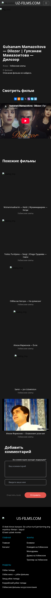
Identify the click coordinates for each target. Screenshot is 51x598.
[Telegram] (35, 98)
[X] (25, 98)
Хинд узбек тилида (10, 578)
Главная (6, 542)
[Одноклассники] (18, 98)
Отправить (35, 495)
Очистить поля (14, 495)
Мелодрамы (32, 551)
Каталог (6, 547)
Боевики (31, 542)
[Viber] (28, 98)
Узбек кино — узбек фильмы (15, 574)
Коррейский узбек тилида (14, 583)
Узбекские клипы (18, 66)
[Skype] (32, 98)
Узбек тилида (8, 570)
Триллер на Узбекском (37, 559)
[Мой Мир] (22, 98)
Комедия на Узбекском (37, 547)
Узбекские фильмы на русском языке (19, 587)
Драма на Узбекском (36, 555)
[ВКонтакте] (15, 98)
